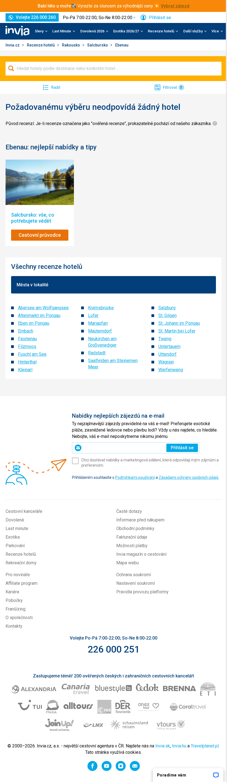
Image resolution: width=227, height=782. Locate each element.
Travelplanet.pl (205, 746)
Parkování (15, 545)
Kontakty (14, 626)
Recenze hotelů (41, 45)
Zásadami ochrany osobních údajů (188, 477)
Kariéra (12, 591)
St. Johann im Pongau (179, 323)
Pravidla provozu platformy (142, 591)
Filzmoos (27, 346)
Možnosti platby (132, 545)
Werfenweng (170, 369)
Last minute (17, 528)
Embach (25, 331)
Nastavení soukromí (135, 583)
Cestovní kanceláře (24, 511)
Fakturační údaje (131, 537)
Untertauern (169, 346)
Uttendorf (167, 354)
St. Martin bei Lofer (176, 331)
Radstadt (96, 352)
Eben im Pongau (33, 323)
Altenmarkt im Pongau (39, 315)
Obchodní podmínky (135, 528)
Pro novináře (18, 574)
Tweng (164, 338)
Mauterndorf (100, 331)
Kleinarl (25, 369)
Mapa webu (127, 562)
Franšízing (15, 609)
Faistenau (27, 338)
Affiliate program (21, 583)
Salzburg (167, 307)
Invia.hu (179, 746)
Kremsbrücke (101, 307)
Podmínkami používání (135, 477)
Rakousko (71, 45)
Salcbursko (98, 45)
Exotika (13, 537)
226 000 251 (114, 649)
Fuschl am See (32, 354)
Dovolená (15, 520)
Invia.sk (162, 746)
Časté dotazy (129, 511)
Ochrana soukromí (133, 574)
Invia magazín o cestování (141, 554)
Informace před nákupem (140, 520)
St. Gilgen (167, 315)
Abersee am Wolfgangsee (43, 307)
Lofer (93, 315)
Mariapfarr (98, 323)
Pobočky (14, 600)
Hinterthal (27, 362)
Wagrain (166, 362)
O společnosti (19, 617)
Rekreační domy (21, 562)
